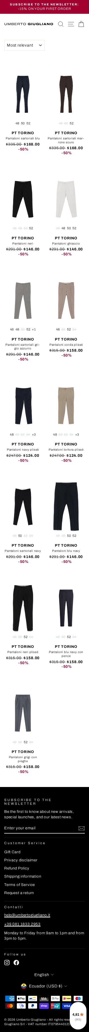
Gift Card (12, 852)
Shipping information (22, 876)
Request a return (19, 893)
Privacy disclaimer (21, 860)
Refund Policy (16, 868)
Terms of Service (19, 885)
